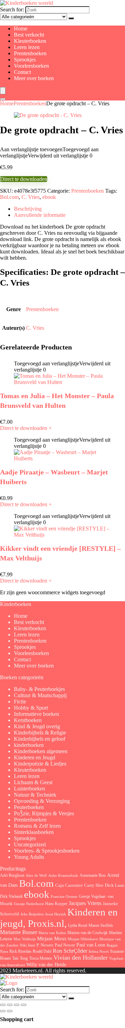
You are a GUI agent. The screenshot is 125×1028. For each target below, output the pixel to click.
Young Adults (29, 857)
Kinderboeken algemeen (40, 751)
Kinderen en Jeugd (34, 757)
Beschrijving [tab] (28, 209)
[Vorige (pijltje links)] (3, 1011)
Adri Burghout (12, 875)
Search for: (12, 9)
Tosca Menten (40, 958)
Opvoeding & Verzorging (42, 801)
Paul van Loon (90, 945)
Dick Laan (114, 885)
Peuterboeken (29, 807)
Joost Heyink (55, 914)
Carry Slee (93, 885)
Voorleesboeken (31, 66)
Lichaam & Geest (33, 782)
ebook (49, 197)
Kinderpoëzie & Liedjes (40, 764)
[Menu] (3, 90)
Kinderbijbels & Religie (40, 733)
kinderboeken (29, 745)
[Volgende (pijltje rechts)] (9, 1011)
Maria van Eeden (52, 933)
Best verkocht (29, 35)
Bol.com (9, 197)
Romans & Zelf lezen (37, 826)
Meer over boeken (34, 78)
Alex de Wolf (36, 875)
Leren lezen (27, 47)
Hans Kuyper (56, 903)
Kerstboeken (28, 720)
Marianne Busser (18, 932)
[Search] (3, 99)
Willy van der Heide (46, 964)
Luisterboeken (29, 788)
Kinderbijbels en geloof (39, 739)
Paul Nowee (65, 945)
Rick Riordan (20, 951)
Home (20, 28)
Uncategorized (30, 844)
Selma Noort (99, 951)
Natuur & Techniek (35, 795)
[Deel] (16, 1005)
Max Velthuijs (25, 939)
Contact (22, 72)
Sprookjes (25, 60)
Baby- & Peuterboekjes (39, 689)
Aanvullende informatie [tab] (40, 215)
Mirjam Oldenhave (83, 939)
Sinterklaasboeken (34, 832)
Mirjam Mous (51, 938)
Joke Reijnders (32, 914)
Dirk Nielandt (11, 896)
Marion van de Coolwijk (87, 933)
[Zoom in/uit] (3, 1005)
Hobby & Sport (31, 708)
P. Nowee (44, 945)
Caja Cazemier (69, 885)
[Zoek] (71, 18)
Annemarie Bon (93, 875)
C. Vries (31, 197)
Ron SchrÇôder (70, 951)
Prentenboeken (30, 53)
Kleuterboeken (30, 41)
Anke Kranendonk (63, 875)
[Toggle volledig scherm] (9, 1005)
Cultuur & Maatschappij (40, 695)
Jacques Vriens (85, 903)
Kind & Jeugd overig (37, 726)
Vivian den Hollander (80, 957)
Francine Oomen (64, 897)
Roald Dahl (42, 951)
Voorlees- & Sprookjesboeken (47, 851)
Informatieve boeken (36, 714)
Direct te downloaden (23, 179)
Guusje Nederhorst (29, 904)
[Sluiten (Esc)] (23, 1005)
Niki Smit (27, 945)
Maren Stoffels (101, 925)
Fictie (20, 701)
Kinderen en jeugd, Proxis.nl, (59, 917)
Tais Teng (20, 958)
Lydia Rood (77, 925)
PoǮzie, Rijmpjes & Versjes (44, 813)
